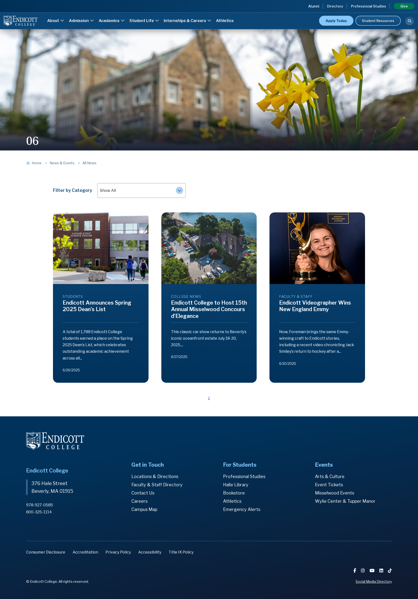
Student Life (142, 20)
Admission (79, 20)
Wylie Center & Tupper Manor (345, 501)
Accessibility (149, 552)
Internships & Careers (185, 20)
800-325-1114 (39, 512)
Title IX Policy (181, 552)
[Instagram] (363, 570)
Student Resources (378, 21)
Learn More (311, 13)
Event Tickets (329, 484)
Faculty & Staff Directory (157, 484)
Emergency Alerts (241, 509)
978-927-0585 (39, 505)
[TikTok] (390, 570)
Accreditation (85, 552)
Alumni (313, 6)
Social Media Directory (374, 581)
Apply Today (336, 21)
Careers (139, 501)
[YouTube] (372, 570)
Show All (108, 190)
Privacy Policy (118, 552)
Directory (335, 6)
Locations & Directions (154, 476)
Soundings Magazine (231, 13)
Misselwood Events (334, 492)
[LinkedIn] (381, 570)
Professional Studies (368, 6)
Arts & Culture (329, 476)
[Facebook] (355, 570)
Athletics (225, 20)
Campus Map (144, 509)
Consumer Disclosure (45, 552)
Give (404, 6)
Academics (109, 20)
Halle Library (235, 484)
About (53, 20)
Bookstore (234, 492)
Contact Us (142, 492)
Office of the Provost (231, 13)
